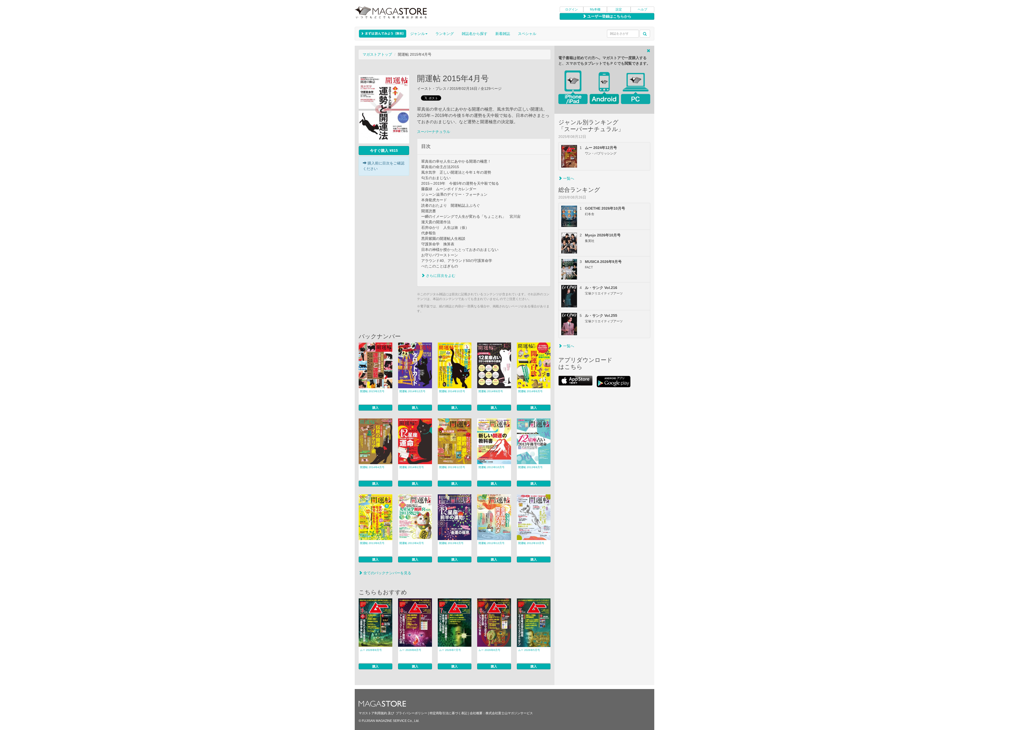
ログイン (571, 9)
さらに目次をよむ (440, 275)
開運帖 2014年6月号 (530, 391)
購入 (375, 408)
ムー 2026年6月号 (489, 650)
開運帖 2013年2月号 (451, 543)
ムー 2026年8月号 (410, 650)
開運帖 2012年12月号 (491, 543)
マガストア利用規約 (373, 713)
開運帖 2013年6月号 (372, 543)
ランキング (444, 34)
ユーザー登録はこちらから (608, 16)
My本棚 (595, 9)
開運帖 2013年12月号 (452, 467)
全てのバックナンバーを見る (386, 573)
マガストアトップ (377, 54)
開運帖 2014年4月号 (372, 467)
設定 (619, 9)
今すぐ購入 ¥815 (384, 150)
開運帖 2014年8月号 (490, 391)
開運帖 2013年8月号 (530, 467)
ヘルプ (642, 9)
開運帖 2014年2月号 (411, 467)
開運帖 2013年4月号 (411, 543)
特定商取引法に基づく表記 (448, 713)
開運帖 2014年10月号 (452, 391)
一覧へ (568, 178)
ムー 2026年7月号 (450, 650)
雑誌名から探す (474, 34)
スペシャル (527, 34)
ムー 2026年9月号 (371, 650)
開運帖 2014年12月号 (412, 391)
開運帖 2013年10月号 (491, 467)
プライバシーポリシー (411, 713)
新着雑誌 (502, 34)
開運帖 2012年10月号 (531, 543)
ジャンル (417, 34)
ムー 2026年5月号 (529, 650)
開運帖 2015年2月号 (372, 391)
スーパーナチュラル (433, 132)
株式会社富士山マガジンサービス (509, 713)
